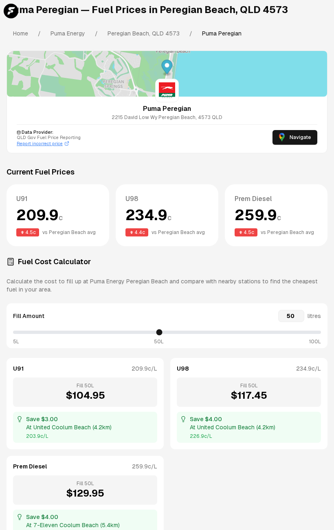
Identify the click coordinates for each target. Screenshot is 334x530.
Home (20, 33)
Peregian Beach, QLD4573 (144, 33)
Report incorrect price (40, 143)
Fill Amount (28, 316)
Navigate (300, 137)
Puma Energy (68, 33)
